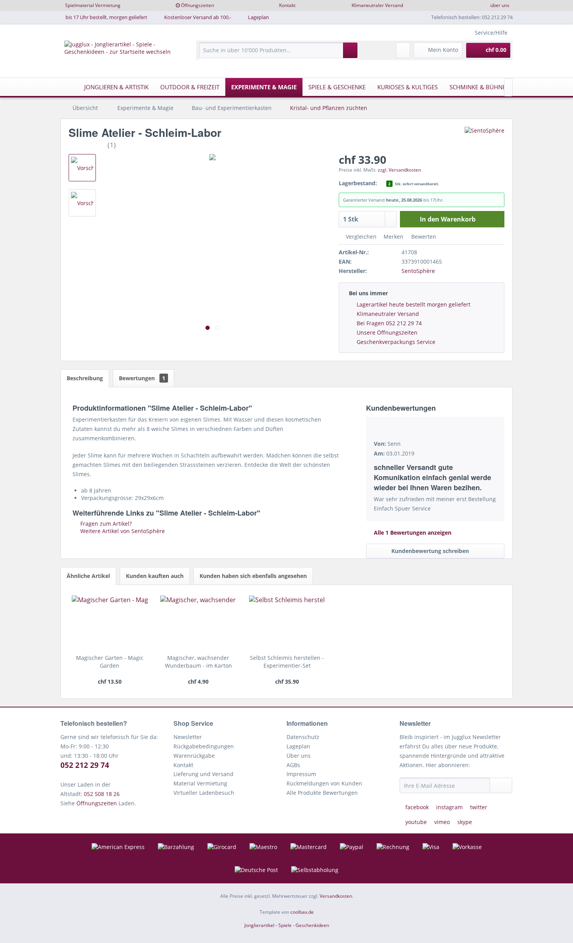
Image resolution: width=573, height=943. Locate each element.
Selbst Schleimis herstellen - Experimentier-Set (287, 661)
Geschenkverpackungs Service (396, 342)
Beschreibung (85, 378)
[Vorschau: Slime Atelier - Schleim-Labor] (82, 167)
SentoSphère (418, 271)
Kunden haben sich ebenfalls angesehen (253, 576)
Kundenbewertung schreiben (430, 551)
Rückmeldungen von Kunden (324, 783)
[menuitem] (278, 54)
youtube (416, 822)
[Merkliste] (403, 50)
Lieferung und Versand (203, 774)
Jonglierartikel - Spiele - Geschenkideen (286, 925)
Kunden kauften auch (155, 576)
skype (464, 822)
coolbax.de (302, 912)
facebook (417, 807)
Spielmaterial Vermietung (92, 5)
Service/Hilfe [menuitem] (491, 32)
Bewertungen (142, 378)
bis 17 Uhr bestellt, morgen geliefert (106, 17)
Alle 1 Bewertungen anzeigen (411, 532)
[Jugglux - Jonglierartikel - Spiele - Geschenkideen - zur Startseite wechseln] (118, 54)
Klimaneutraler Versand (377, 5)
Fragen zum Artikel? (105, 523)
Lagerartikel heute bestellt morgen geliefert (413, 304)
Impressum (301, 774)
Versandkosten (336, 896)
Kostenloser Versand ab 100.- (197, 17)
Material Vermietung (200, 783)
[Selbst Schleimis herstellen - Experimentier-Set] (287, 623)
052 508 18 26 (102, 794)
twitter (478, 807)
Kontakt (287, 5)
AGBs (293, 765)
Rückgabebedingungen (203, 746)
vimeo (442, 822)
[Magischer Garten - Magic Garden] (110, 623)
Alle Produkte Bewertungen (322, 792)
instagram (449, 807)
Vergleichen (360, 236)
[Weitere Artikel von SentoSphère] (484, 140)
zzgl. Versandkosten (399, 170)
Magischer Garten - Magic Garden (109, 661)
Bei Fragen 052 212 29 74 (389, 323)
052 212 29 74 (84, 765)
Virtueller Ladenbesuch (203, 792)
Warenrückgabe (194, 755)
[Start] (68, 87)
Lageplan (258, 17)
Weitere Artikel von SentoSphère (122, 531)
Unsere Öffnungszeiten (387, 332)
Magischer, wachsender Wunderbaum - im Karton (198, 661)
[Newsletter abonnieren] (501, 785)
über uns (499, 5)
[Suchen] (350, 50)
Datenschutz (302, 737)
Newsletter (187, 737)
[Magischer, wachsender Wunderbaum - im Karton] (198, 623)
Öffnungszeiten (197, 5)
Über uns (298, 755)
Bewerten (423, 236)
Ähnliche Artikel (88, 576)
